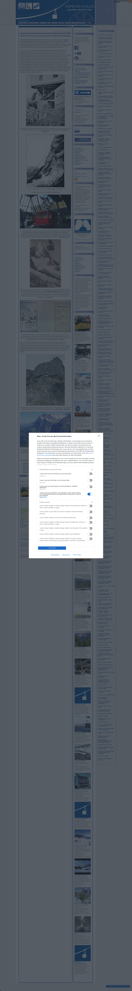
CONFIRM (52, 548)
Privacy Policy (77, 555)
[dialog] (66, 495)
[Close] (99, 436)
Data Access (66, 555)
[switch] (89, 473)
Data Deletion (55, 555)
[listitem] (66, 469)
